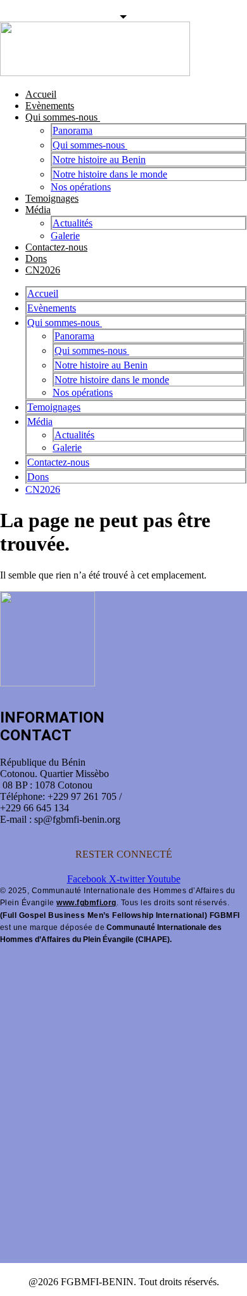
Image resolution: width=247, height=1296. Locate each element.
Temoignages (52, 198)
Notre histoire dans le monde (110, 174)
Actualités (72, 223)
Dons (36, 258)
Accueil (40, 94)
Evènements (49, 105)
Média (38, 209)
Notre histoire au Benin (99, 159)
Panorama (72, 130)
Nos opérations (81, 186)
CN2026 (42, 270)
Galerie (65, 235)
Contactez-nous (56, 247)
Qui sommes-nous (62, 117)
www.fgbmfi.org (86, 902)
